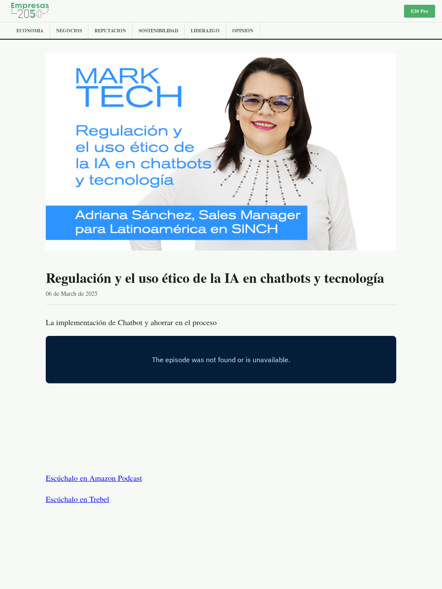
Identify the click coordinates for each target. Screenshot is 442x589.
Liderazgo (205, 30)
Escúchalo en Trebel (77, 499)
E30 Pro (419, 11)
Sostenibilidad (158, 30)
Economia (30, 30)
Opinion (242, 30)
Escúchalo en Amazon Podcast (94, 478)
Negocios (69, 30)
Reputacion (110, 30)
